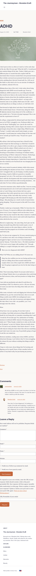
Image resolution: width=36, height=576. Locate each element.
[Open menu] (4, 7)
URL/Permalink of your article (9, 496)
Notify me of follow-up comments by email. (15, 465)
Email (2, 443)
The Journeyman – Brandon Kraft (17, 3)
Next (1, 368)
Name (2, 450)
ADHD (1, 20)
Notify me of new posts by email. (12, 469)
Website (2, 458)
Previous (2, 364)
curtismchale (8, 386)
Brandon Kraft (11, 399)
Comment (3, 428)
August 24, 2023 (17, 386)
